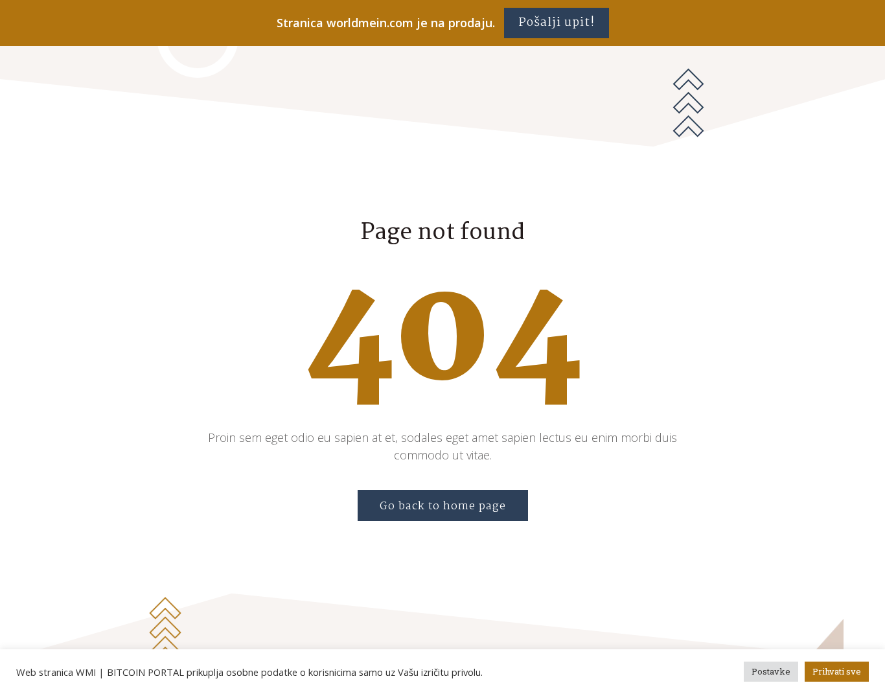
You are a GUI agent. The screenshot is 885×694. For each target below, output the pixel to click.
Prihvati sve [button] (836, 671)
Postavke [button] (771, 671)
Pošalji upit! (556, 22)
